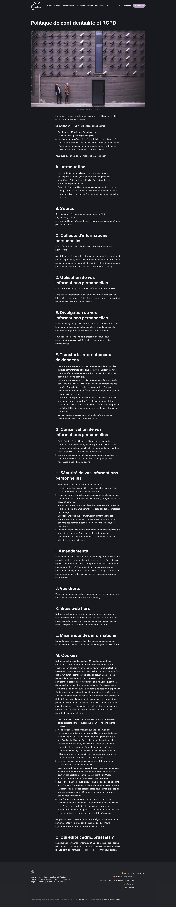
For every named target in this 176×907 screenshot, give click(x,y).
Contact (117, 899)
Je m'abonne (139, 6)
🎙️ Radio (57, 6)
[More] (106, 5)
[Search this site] (118, 5)
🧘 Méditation (128, 884)
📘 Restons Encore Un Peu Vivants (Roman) (117, 880)
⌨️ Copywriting (68, 6)
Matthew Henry (87, 109)
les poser (101, 156)
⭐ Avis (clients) (127, 873)
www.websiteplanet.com (102, 221)
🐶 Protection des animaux (123, 877)
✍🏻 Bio (49, 6)
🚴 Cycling (81, 6)
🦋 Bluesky (141, 873)
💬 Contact (99, 6)
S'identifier (127, 6)
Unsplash (97, 109)
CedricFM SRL (82, 899)
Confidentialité (109, 899)
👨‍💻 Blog (90, 6)
